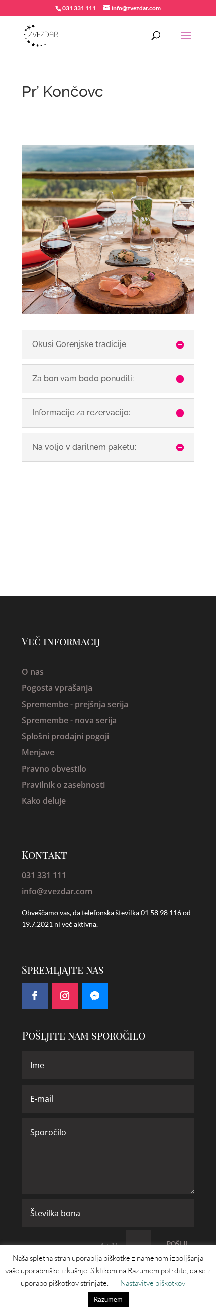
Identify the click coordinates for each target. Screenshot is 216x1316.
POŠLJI (177, 1244)
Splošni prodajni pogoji (65, 736)
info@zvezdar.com (57, 891)
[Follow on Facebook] (35, 996)
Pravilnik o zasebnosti (63, 784)
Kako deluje (44, 800)
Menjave (38, 752)
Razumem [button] (108, 1299)
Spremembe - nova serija (69, 720)
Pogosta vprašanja (57, 688)
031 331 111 (44, 875)
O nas (33, 671)
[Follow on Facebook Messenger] (95, 996)
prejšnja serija (101, 704)
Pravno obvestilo (54, 768)
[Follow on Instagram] (65, 996)
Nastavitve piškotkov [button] (152, 1283)
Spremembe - (48, 704)
